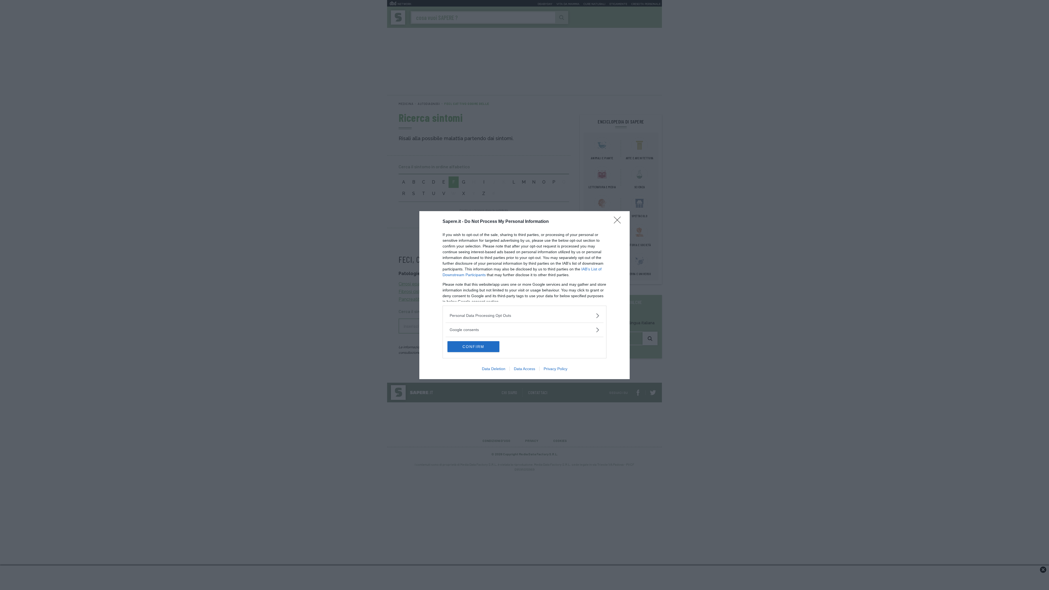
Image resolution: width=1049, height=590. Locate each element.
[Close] (619, 222)
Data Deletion (493, 369)
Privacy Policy (555, 369)
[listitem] (524, 315)
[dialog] (524, 295)
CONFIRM (473, 346)
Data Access (524, 369)
